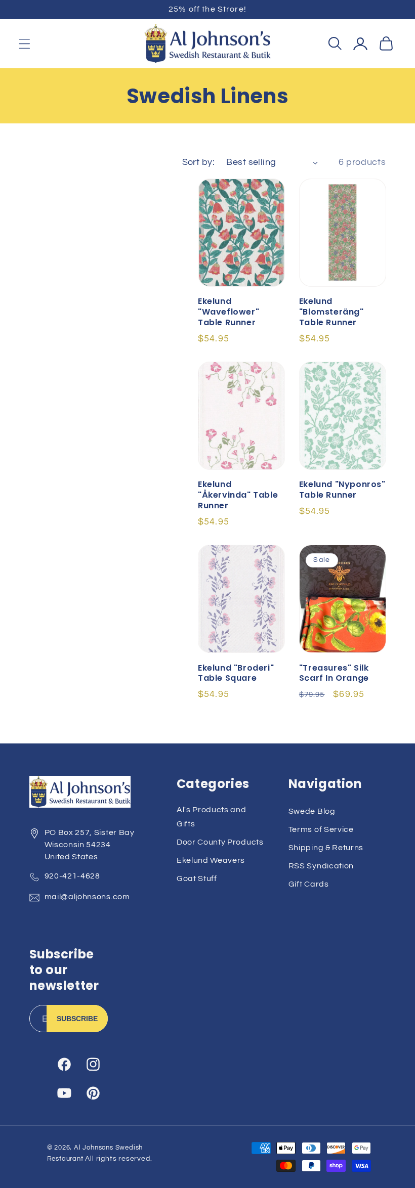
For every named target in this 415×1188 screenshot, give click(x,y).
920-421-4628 (72, 876)
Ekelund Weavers (211, 860)
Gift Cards (308, 884)
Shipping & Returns (325, 848)
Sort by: (198, 162)
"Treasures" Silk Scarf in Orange (334, 673)
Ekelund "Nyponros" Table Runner (342, 490)
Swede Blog (312, 811)
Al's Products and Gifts (211, 816)
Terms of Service (321, 829)
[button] (24, 44)
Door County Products (220, 842)
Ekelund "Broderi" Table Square (236, 673)
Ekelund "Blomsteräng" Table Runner (331, 312)
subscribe (77, 1019)
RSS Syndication (321, 866)
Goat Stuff (197, 878)
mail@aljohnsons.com (87, 897)
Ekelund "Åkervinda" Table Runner (238, 495)
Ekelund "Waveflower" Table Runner (228, 312)
